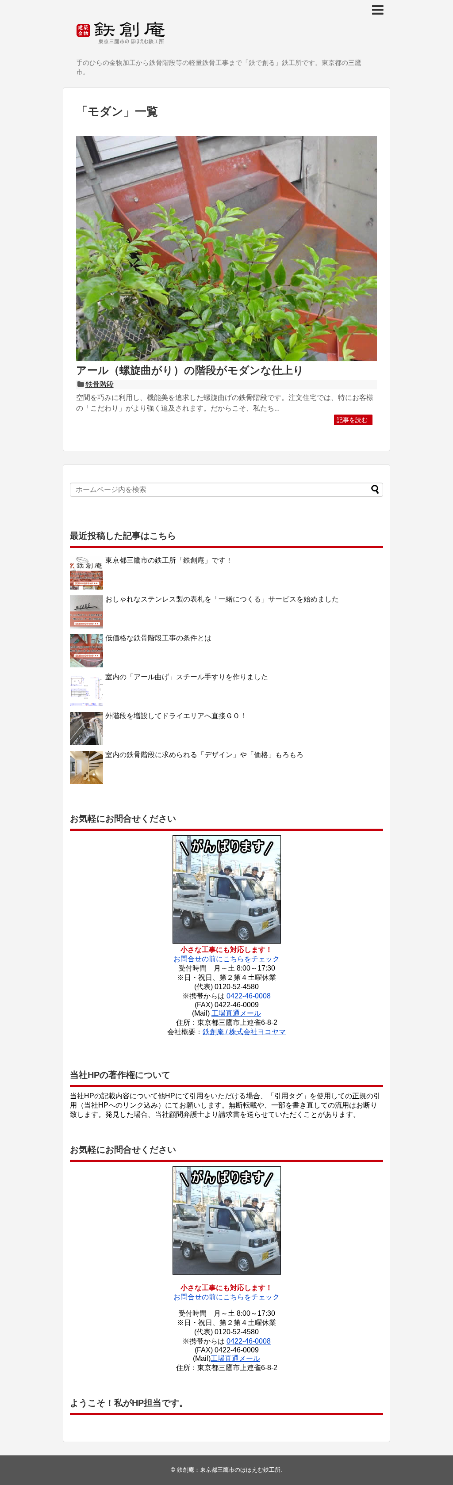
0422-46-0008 (248, 996)
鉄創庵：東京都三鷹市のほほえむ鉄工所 (228, 1469)
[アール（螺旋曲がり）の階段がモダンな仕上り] (226, 359)
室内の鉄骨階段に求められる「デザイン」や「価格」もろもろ (204, 754)
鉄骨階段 (99, 384)
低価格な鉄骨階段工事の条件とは (158, 638)
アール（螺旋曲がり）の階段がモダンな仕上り (190, 370)
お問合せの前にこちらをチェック (226, 959)
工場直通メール (236, 1013)
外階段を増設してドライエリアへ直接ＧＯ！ (176, 716)
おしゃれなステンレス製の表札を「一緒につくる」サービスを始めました (222, 599)
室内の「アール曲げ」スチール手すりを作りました (186, 677)
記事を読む (352, 419)
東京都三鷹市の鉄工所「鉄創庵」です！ (169, 560)
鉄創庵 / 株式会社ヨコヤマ (244, 1032)
